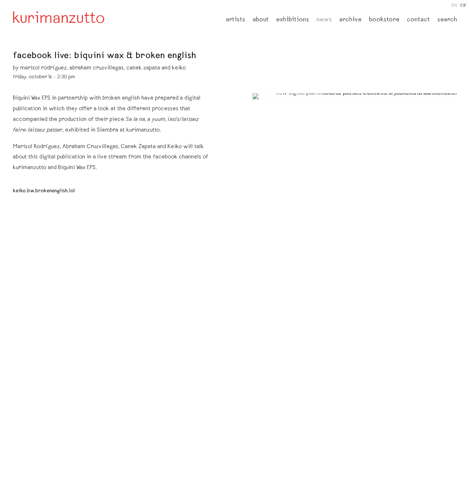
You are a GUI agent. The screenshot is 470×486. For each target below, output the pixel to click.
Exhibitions (292, 20)
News (324, 20)
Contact (418, 20)
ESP (463, 6)
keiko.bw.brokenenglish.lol (44, 191)
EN (454, 6)
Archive (350, 20)
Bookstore (384, 20)
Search (447, 20)
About (261, 20)
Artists (235, 20)
